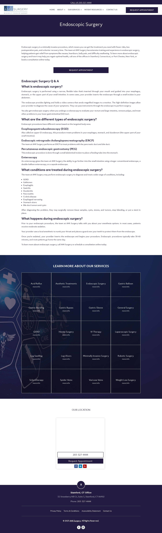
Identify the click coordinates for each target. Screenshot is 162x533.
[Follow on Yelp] (85, 466)
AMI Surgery (75, 521)
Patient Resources (93, 10)
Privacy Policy (55, 511)
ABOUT (60, 10)
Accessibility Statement (91, 511)
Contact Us (111, 10)
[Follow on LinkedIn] (80, 466)
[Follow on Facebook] (76, 466)
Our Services (74, 10)
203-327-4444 (80, 454)
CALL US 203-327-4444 (81, 2)
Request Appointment (80, 460)
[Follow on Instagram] (83, 527)
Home (52, 10)
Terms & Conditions (71, 511)
